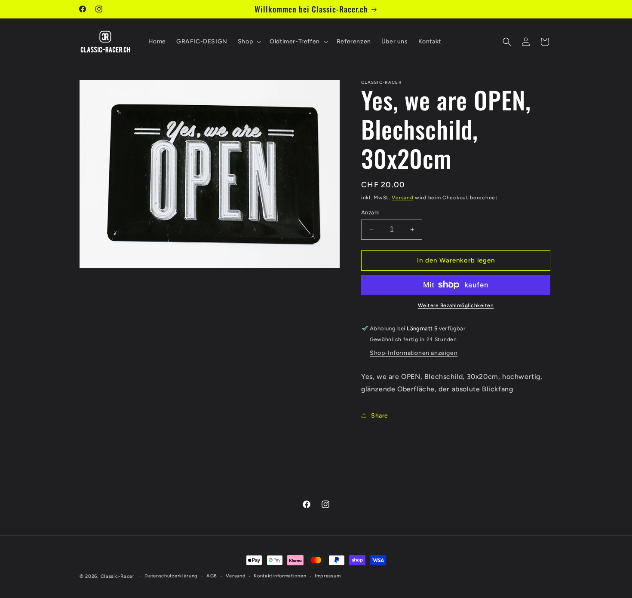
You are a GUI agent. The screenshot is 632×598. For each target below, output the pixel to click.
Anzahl (370, 212)
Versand (402, 198)
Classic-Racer (118, 576)
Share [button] (379, 415)
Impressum (328, 576)
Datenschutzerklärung (171, 576)
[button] (248, 42)
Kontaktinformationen (280, 576)
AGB (211, 576)
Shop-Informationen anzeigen (413, 353)
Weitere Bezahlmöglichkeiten (456, 305)
